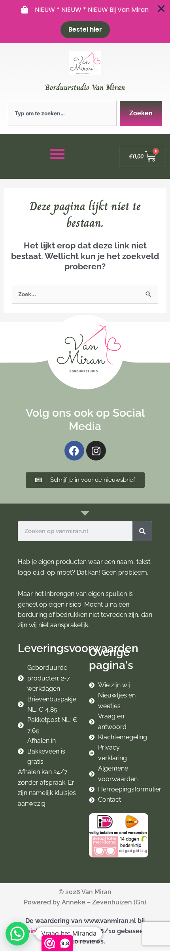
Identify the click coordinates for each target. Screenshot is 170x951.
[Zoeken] (142, 531)
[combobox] (62, 113)
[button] (17, 933)
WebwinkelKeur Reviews (49, 931)
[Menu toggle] (57, 154)
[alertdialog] (85, 21)
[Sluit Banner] (161, 8)
